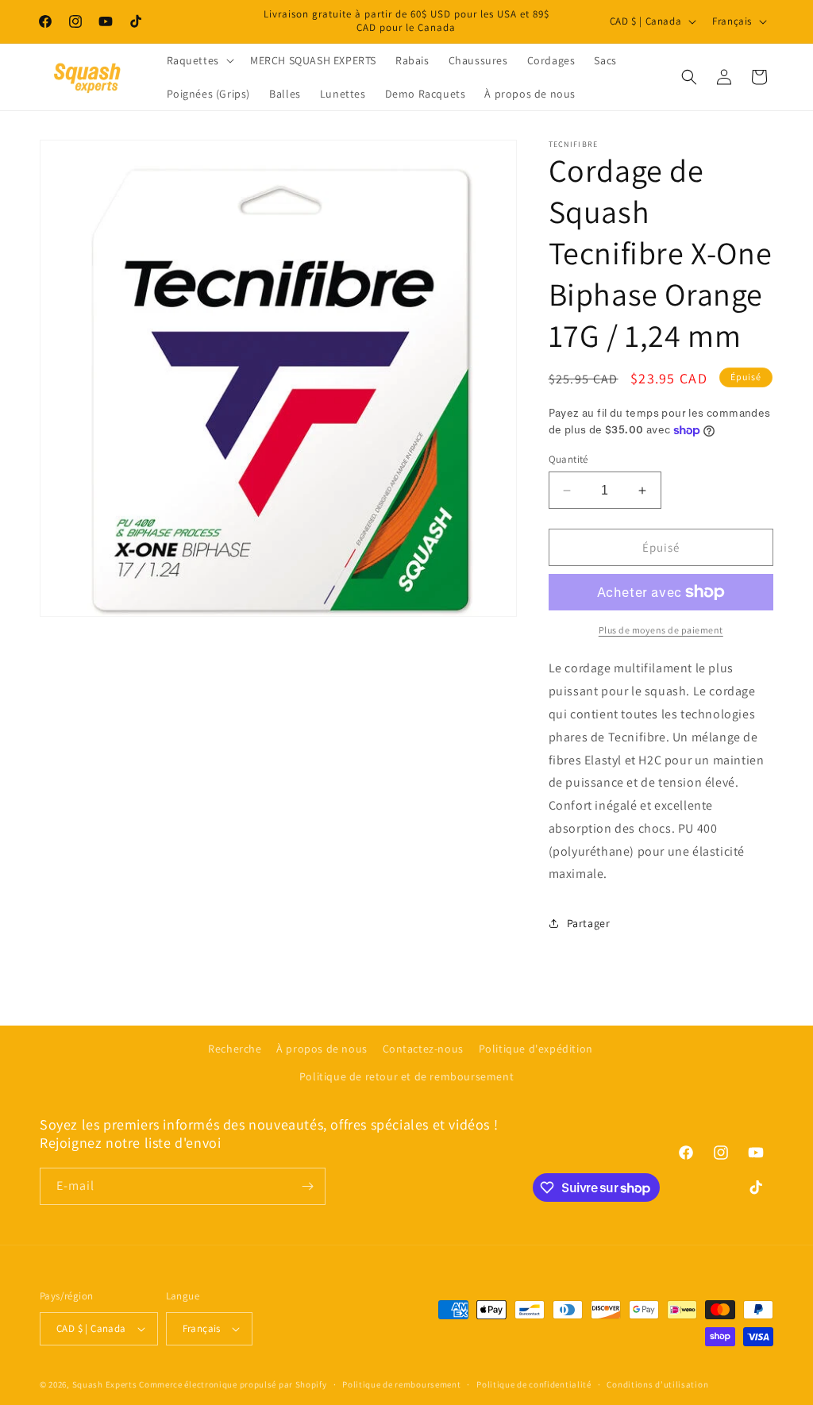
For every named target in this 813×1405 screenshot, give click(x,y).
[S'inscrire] (307, 1186)
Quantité (568, 459)
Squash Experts (104, 1384)
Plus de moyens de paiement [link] (661, 630)
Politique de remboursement (401, 1384)
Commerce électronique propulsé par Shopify (232, 1384)
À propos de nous (322, 1048)
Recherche (234, 1048)
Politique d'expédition (536, 1048)
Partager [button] (589, 923)
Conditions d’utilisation (657, 1384)
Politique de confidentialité (533, 1384)
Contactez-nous (423, 1048)
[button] (199, 60)
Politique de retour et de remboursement (406, 1076)
